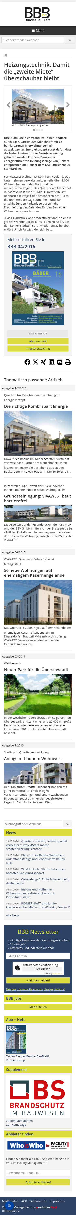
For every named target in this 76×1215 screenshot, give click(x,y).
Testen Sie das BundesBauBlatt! (27, 1056)
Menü (40, 30)
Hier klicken (42, 969)
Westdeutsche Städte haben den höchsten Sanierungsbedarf (36, 871)
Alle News (12, 915)
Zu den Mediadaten (19, 1121)
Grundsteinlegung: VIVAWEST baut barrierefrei (37, 498)
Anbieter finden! (39, 1182)
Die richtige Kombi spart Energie (36, 406)
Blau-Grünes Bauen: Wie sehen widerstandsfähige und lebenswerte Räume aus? (36, 859)
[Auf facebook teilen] (27, 364)
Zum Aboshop (15, 1060)
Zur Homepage (16, 1124)
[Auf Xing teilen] (44, 364)
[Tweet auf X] (35, 364)
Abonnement (38, 341)
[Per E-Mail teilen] (60, 362)
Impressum (57, 1201)
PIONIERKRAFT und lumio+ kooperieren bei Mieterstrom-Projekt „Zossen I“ (38, 905)
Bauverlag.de (11, 1211)
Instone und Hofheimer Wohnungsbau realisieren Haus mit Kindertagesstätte (30, 893)
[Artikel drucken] (68, 362)
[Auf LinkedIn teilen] (52, 364)
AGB (24, 1201)
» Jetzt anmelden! (38, 980)
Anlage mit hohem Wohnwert (33, 758)
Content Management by (19, 1207)
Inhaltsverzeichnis (38, 348)
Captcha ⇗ (53, 973)
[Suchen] (70, 40)
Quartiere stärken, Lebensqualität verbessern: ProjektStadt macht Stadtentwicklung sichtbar (36, 845)
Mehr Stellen (38, 1007)
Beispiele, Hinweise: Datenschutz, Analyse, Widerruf (35, 989)
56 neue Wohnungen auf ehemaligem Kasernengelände (34, 573)
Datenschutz (38, 1201)
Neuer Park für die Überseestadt (37, 669)
